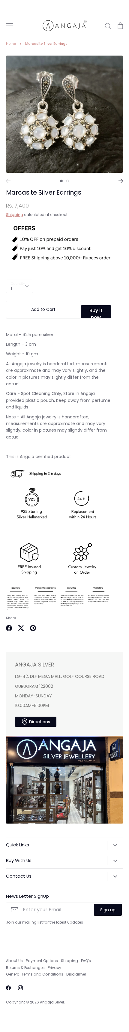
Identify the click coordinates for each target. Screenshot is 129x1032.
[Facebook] (8, 988)
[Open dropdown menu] (115, 845)
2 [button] (67, 181)
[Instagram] (20, 988)
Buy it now (96, 312)
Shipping (14, 214)
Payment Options (42, 960)
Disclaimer (76, 974)
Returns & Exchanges (25, 967)
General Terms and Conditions (34, 974)
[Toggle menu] (9, 26)
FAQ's (86, 960)
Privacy (54, 967)
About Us (14, 960)
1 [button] (61, 181)
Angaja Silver (52, 1002)
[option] (64, 114)
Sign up (108, 910)
